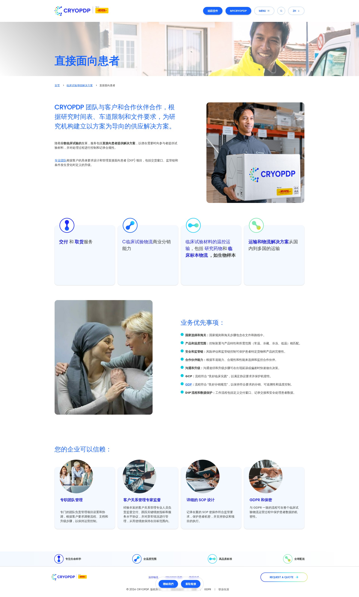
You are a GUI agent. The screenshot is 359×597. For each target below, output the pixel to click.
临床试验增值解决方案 (80, 85)
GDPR (207, 589)
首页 (57, 85)
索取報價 (190, 584)
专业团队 (61, 160)
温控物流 (153, 577)
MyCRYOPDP (238, 11)
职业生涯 (224, 589)
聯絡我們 (168, 584)
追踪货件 (213, 11)
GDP (188, 384)
